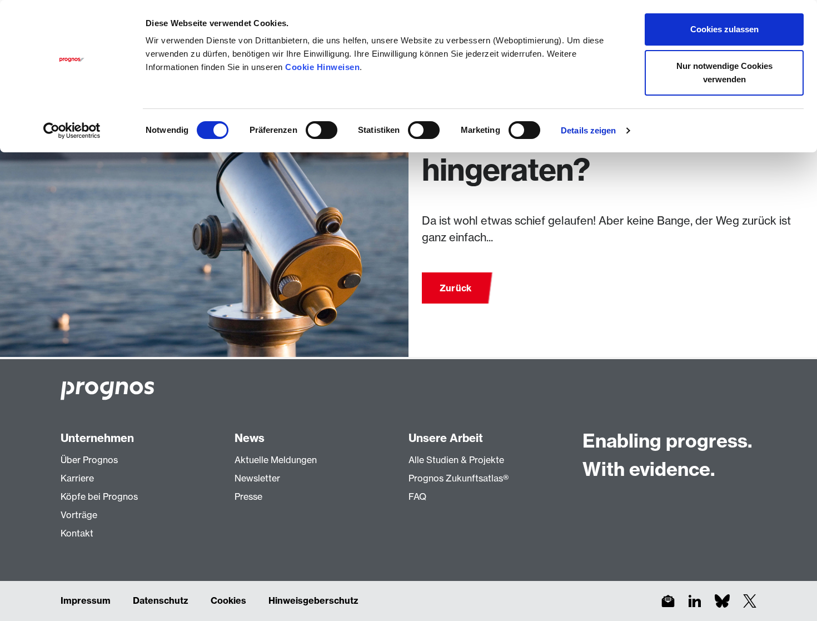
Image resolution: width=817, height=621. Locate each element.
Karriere (77, 478)
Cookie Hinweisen (322, 67)
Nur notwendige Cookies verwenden (724, 72)
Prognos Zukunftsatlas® (459, 478)
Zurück (455, 288)
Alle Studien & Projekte (456, 459)
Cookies (228, 600)
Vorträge (79, 514)
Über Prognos (89, 459)
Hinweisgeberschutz (313, 600)
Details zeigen (588, 130)
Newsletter (257, 478)
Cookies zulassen (724, 29)
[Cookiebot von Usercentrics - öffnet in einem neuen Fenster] (72, 130)
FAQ (417, 496)
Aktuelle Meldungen (276, 459)
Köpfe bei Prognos (99, 496)
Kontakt (77, 533)
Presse (248, 496)
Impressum (86, 600)
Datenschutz (160, 600)
